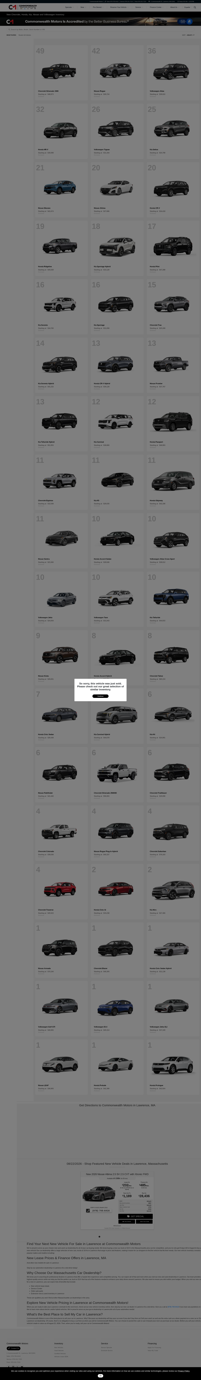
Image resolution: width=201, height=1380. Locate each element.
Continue (100, 696)
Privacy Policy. (184, 1371)
